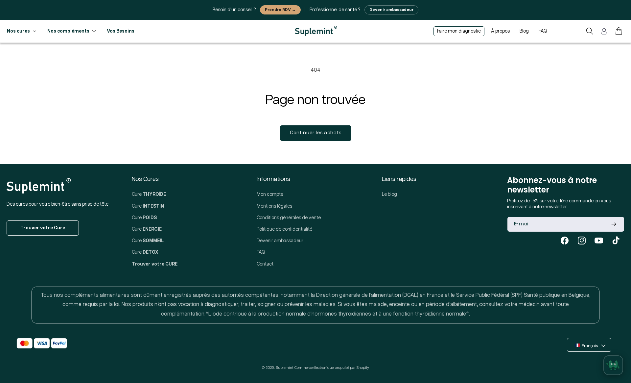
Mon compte (270, 194)
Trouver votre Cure (42, 228)
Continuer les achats (315, 132)
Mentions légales (274, 206)
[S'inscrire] (613, 224)
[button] (589, 31)
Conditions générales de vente (289, 218)
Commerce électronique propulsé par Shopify (331, 368)
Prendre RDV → (280, 10)
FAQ (261, 252)
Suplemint (284, 368)
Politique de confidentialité (284, 229)
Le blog (389, 194)
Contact (265, 264)
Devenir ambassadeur (391, 10)
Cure (149, 194)
